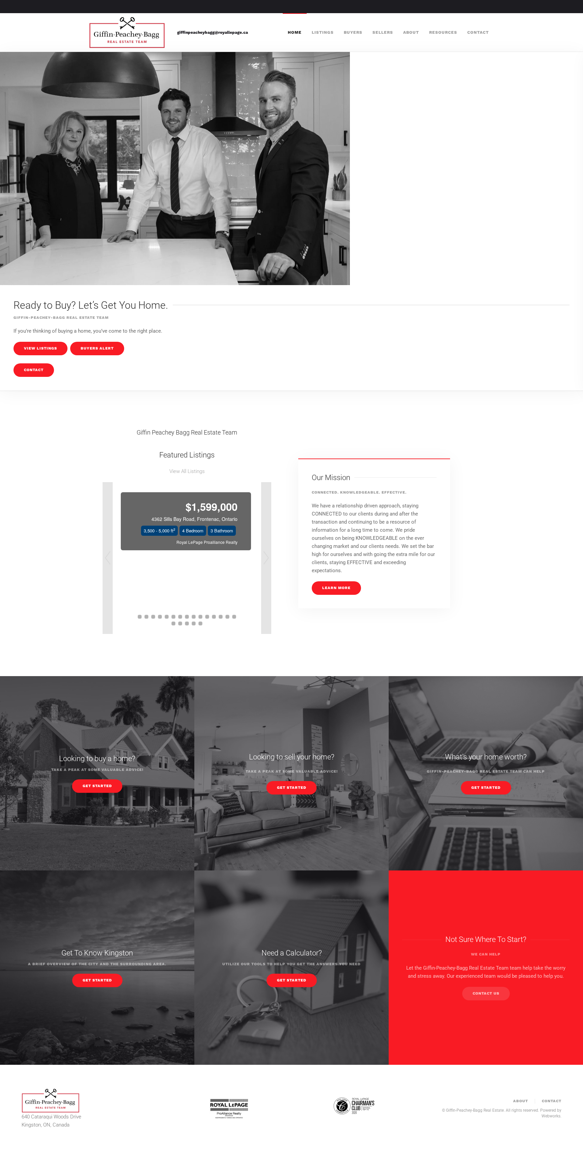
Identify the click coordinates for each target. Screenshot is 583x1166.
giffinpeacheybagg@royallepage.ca (212, 32)
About (411, 32)
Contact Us (486, 993)
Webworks (551, 1115)
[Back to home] (128, 32)
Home (295, 32)
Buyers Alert (97, 348)
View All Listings (187, 471)
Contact (478, 32)
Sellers (382, 32)
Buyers (353, 32)
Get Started (97, 786)
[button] (108, 558)
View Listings (40, 348)
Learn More (336, 588)
